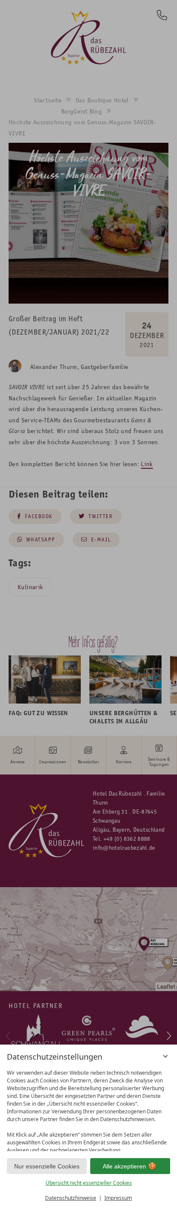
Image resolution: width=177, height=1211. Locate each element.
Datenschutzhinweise (70, 1198)
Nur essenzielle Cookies (46, 1166)
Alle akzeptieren (124, 1166)
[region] (88, 1108)
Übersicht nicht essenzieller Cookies (89, 1182)
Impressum (118, 1198)
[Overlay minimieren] (165, 1056)
